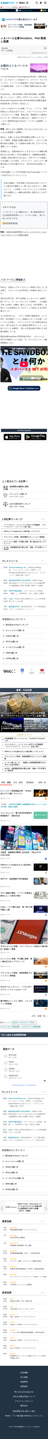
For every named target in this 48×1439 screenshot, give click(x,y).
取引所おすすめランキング (17, 625)
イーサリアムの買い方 (15, 647)
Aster (11, 599)
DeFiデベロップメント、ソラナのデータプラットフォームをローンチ (16, 988)
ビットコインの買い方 (18, 494)
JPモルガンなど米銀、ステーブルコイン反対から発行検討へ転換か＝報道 (24, 947)
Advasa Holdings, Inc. (18, 567)
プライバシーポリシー (24, 1401)
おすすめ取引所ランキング (19, 504)
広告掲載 (24, 1373)
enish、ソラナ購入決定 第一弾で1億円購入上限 (16, 908)
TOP (5, 1438)
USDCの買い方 (12, 636)
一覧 (42, 519)
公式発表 (9, 50)
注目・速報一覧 (38, 1016)
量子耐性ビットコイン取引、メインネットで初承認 (16, 1002)
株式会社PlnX (14, 607)
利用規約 (24, 1386)
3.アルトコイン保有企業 (31, 1027)
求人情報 (24, 1377)
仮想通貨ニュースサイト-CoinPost (28, 1427)
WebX (42, 1438)
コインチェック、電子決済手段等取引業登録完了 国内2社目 (16, 814)
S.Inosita (4, 48)
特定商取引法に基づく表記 (24, 1411)
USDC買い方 (25, 7)
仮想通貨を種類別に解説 (19, 486)
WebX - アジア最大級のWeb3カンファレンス (24, 1416)
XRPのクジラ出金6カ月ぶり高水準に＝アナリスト (16, 866)
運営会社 (24, 1406)
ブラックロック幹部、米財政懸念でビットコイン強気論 (16, 974)
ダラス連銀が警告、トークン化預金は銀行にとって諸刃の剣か (16, 894)
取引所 (33, 1438)
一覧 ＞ (43, 735)
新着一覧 (14, 1438)
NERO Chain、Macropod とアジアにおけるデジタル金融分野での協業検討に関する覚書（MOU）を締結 (27, 583)
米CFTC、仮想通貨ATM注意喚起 (14, 879)
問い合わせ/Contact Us (23, 1392)
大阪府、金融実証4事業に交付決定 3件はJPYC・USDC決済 (21, 853)
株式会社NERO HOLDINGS (20, 580)
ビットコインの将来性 (10, 7)
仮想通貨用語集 (11, 223)
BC (45, 48)
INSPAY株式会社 (15, 591)
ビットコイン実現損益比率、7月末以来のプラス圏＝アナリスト (15, 792)
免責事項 (24, 1382)
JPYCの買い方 (12, 642)
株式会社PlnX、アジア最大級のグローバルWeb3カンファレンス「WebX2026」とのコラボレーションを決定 (27, 609)
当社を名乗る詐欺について (24, 1396)
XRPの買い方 (11, 653)
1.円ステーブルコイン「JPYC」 (24, 1022)
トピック (24, 1438)
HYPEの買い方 (12, 658)
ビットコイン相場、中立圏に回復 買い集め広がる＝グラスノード (16, 960)
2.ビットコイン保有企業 (10, 1027)
